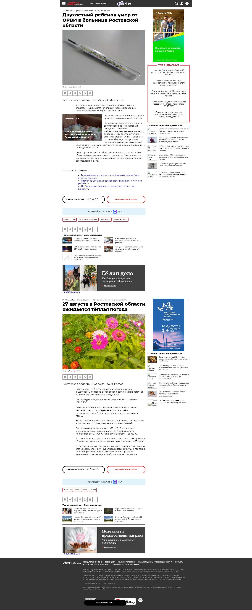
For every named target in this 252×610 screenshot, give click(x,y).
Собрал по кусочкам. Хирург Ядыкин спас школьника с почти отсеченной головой (174, 148)
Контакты (179, 562)
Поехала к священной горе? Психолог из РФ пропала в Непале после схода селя (168, 83)
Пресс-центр (110, 562)
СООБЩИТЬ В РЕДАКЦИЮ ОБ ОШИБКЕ (125, 565)
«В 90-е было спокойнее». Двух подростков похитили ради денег (173, 401)
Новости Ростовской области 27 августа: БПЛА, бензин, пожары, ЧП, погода (168, 72)
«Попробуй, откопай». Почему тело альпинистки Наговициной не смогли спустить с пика (173, 140)
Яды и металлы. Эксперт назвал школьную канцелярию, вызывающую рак (172, 394)
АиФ (79, 87)
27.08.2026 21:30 (68, 300)
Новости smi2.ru (71, 292)
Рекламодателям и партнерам (95, 565)
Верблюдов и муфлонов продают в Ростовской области (129, 510)
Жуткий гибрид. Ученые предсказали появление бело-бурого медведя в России (174, 385)
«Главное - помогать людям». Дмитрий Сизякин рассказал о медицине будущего (168, 114)
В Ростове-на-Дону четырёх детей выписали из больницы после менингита (88, 257)
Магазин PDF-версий (126, 562)
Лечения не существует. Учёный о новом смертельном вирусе (172, 165)
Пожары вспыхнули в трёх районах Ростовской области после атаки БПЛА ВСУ (168, 104)
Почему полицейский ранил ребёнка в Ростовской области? (87, 239)
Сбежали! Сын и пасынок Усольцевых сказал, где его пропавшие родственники (174, 376)
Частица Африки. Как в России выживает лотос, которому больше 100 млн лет (173, 368)
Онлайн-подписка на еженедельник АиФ (155, 562)
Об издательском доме (92, 562)
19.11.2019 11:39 (67, 11)
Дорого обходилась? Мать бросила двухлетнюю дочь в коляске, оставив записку (168, 93)
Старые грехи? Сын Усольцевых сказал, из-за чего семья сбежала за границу (173, 157)
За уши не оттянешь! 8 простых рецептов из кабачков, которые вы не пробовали (174, 359)
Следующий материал (105, 603)
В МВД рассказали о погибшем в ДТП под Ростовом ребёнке (87, 248)
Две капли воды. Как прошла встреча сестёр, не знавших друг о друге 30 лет (88, 511)
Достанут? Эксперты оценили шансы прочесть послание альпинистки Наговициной (174, 131)
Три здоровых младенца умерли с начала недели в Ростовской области (129, 249)
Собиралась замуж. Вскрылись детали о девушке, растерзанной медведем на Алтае (172, 174)
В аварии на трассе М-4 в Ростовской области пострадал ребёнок (128, 240)
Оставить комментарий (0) (126, 199)
